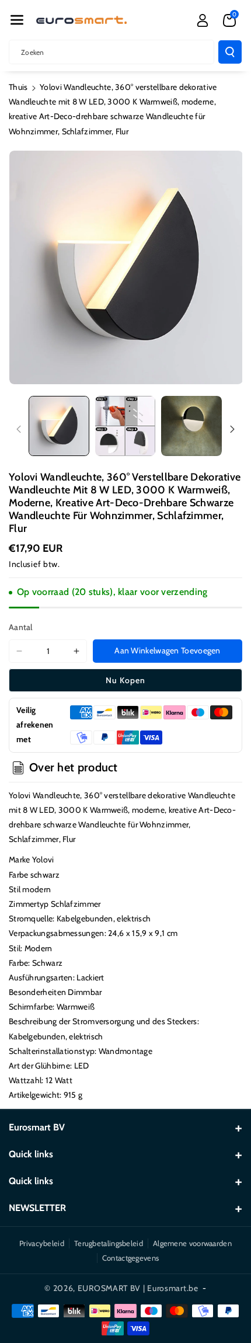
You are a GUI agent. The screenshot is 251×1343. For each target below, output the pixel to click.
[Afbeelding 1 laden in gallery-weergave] (59, 426)
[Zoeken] (230, 52)
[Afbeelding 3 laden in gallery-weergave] (191, 426)
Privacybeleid (41, 1243)
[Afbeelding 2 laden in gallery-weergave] (125, 426)
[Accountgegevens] (202, 20)
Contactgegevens (130, 1257)
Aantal (21, 627)
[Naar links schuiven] (19, 429)
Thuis (18, 87)
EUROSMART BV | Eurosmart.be (138, 1288)
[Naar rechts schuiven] (232, 429)
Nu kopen (125, 680)
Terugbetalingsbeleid (108, 1243)
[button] (17, 20)
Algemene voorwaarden (192, 1243)
